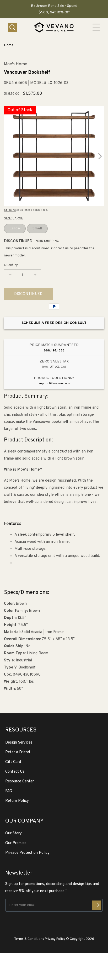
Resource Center (19, 781)
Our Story (13, 833)
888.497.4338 (54, 351)
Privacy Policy (55, 939)
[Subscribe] (96, 905)
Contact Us (14, 771)
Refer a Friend (17, 752)
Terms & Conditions (29, 939)
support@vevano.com (54, 383)
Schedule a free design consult (54, 323)
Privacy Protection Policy (27, 852)
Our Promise (15, 843)
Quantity (11, 265)
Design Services (19, 742)
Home (9, 45)
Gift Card (13, 762)
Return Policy (17, 800)
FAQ (8, 791)
